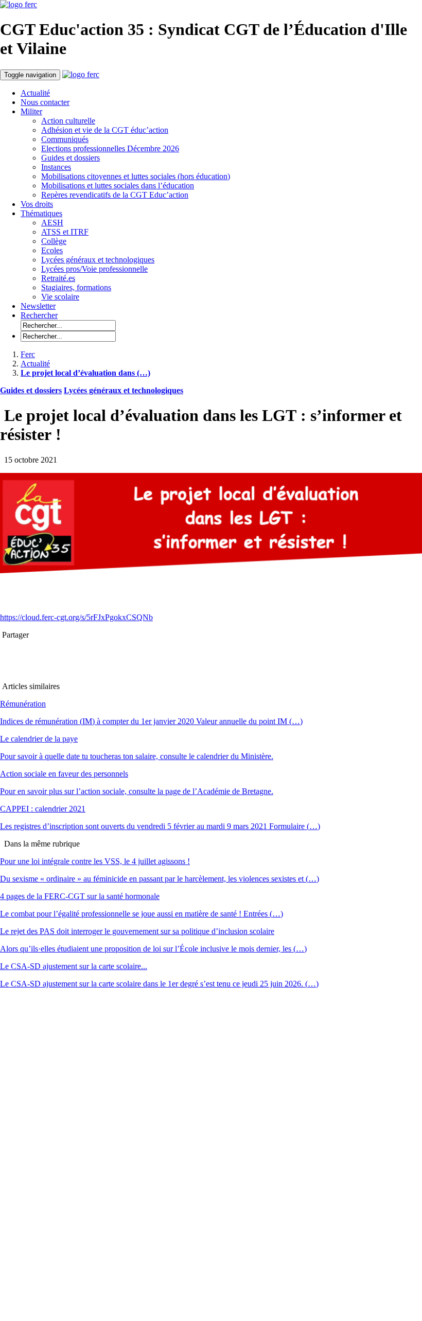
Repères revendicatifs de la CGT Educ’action (114, 194)
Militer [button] (31, 111)
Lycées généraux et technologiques (97, 259)
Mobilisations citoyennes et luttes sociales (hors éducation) (135, 176)
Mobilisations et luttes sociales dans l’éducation (117, 185)
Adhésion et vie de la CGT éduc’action (104, 130)
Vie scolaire (60, 296)
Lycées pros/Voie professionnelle (94, 269)
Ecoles (52, 250)
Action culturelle (68, 120)
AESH (52, 222)
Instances (56, 167)
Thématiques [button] (41, 213)
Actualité (35, 93)
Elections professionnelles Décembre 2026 (110, 148)
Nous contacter (45, 102)
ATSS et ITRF (65, 231)
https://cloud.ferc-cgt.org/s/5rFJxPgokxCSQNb (76, 617)
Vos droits (37, 204)
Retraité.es (58, 278)
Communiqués (65, 139)
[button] (39, 315)
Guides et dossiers (70, 157)
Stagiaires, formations (76, 287)
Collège (53, 241)
